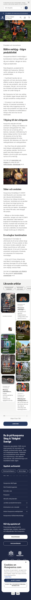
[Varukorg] (25, 18)
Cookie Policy (8, 577)
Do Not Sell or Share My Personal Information (15, 585)
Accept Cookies (15, 580)
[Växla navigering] (29, 18)
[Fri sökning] (21, 18)
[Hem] (2, 17)
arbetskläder (17, 164)
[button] (4, 475)
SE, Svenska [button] (9, 18)
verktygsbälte (7, 164)
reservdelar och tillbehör (19, 271)
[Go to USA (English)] (26, 7)
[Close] (26, 562)
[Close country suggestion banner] (28, 2)
